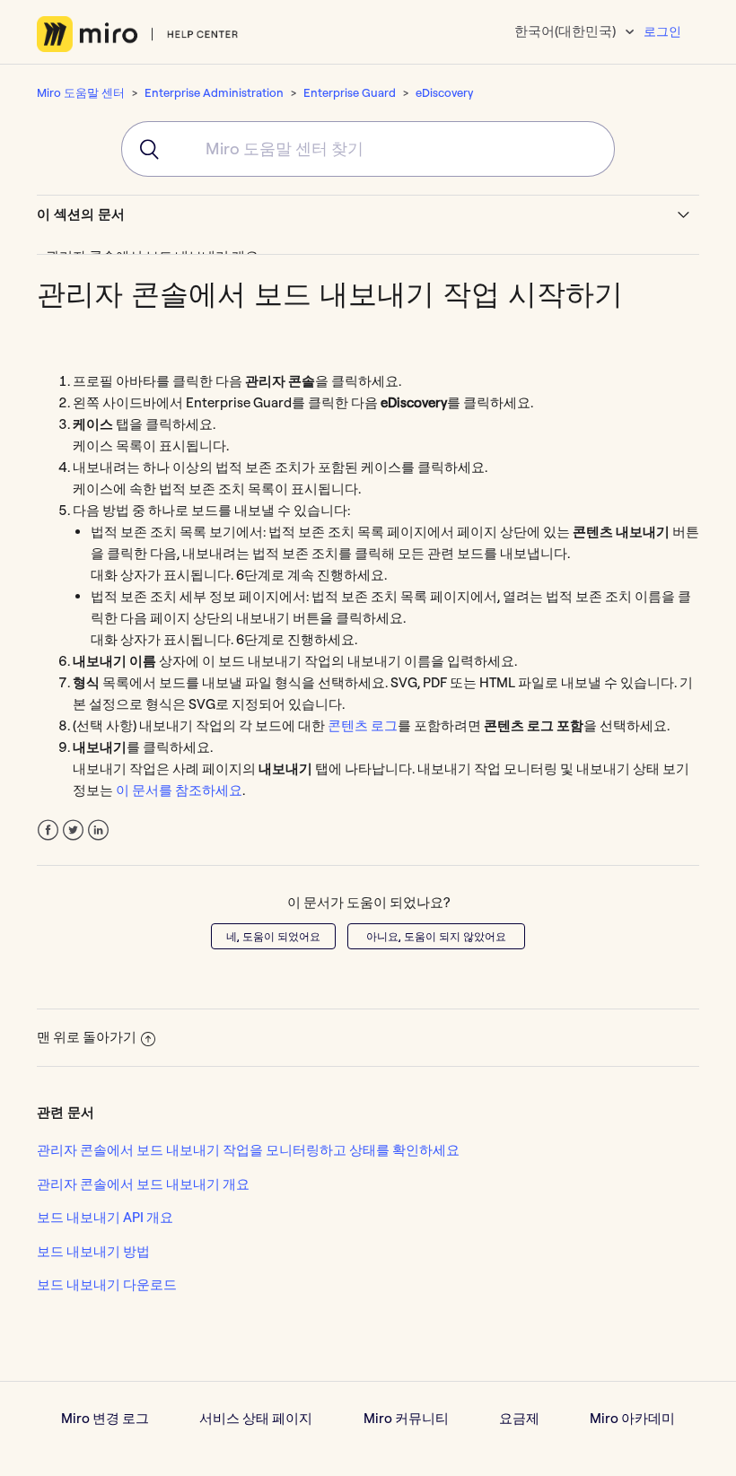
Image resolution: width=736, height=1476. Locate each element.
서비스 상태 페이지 (255, 1418)
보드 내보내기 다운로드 (107, 1284)
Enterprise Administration (214, 92)
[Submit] (141, 149)
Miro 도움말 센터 (81, 92)
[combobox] (368, 149)
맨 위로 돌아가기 (86, 1036)
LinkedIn (98, 830)
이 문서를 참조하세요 (179, 790)
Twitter (73, 830)
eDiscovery (444, 92)
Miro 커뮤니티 (406, 1418)
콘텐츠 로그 (363, 725)
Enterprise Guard (349, 92)
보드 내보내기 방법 (93, 1251)
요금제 (519, 1418)
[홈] (138, 34)
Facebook (48, 830)
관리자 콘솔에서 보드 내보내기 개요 (143, 1183)
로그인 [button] (662, 31)
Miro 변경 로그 (105, 1418)
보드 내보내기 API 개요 (105, 1217)
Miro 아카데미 (632, 1418)
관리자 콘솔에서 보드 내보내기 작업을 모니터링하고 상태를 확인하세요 (248, 1149)
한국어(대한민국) (566, 30)
